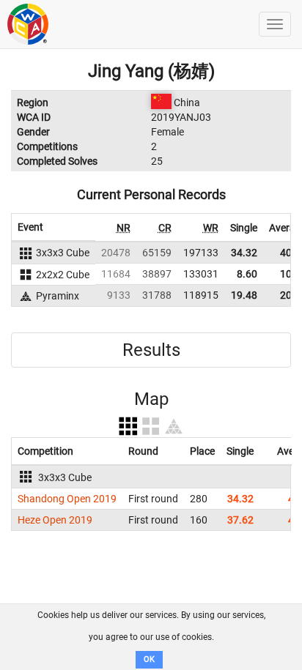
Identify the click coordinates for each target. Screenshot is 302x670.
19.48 (244, 295)
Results (151, 350)
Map (151, 399)
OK (149, 659)
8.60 (247, 274)
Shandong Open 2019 (67, 499)
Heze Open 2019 (55, 520)
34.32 (244, 252)
